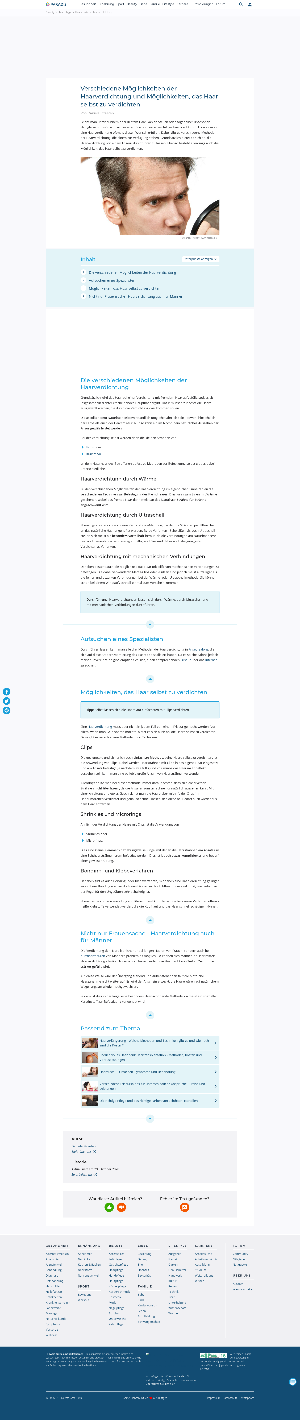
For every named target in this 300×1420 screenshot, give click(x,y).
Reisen (172, 1286)
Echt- (90, 447)
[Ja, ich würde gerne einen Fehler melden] (184, 1207)
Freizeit (173, 1259)
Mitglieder (239, 1259)
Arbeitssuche (203, 1254)
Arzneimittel (54, 1264)
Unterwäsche (117, 1319)
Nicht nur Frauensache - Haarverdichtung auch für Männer (135, 296)
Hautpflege (116, 1281)
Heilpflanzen (54, 1292)
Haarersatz (81, 12)
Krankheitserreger (58, 1303)
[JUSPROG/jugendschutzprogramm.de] (213, 1355)
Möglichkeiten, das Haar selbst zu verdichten (124, 288)
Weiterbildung (204, 1275)
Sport (120, 4)
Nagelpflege (116, 1308)
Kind (141, 1300)
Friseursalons (198, 649)
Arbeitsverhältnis (206, 1259)
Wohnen (174, 1313)
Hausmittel (53, 1286)
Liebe (143, 4)
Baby (141, 1295)
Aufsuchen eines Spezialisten (112, 280)
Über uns (242, 1275)
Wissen (199, 1281)
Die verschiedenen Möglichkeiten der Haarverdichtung (132, 272)
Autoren (238, 1284)
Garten (173, 1264)
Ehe (140, 1264)
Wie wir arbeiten (243, 1289)
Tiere (171, 1297)
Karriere (182, 4)
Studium (200, 1270)
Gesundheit (88, 4)
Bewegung (84, 1295)
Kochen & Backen (89, 1264)
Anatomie (52, 1259)
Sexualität (144, 1275)
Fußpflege (115, 1259)
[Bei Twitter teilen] (6, 701)
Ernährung (106, 4)
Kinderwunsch (147, 1305)
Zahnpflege (116, 1324)
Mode (112, 1303)
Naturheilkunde (56, 1319)
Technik (173, 1292)
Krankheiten (54, 1297)
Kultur (172, 1281)
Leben (142, 1311)
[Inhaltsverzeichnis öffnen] (293, 1382)
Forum (220, 4)
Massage (51, 1313)
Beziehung (144, 1254)
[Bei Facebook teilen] (6, 691)
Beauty (132, 4)
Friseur (186, 660)
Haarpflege (64, 12)
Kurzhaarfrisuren (93, 956)
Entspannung (54, 1281)
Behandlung (54, 1270)
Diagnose (52, 1275)
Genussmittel (177, 1270)
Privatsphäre (246, 1398)
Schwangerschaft (149, 1322)
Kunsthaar (93, 454)
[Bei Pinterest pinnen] (6, 710)
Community (240, 1254)
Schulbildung (146, 1316)
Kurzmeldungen (202, 4)
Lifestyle (168, 4)
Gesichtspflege (118, 1264)
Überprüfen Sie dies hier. (160, 1383)
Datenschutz (230, 1398)
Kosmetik (115, 1297)
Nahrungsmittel (88, 1275)
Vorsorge (52, 1329)
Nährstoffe (85, 1270)
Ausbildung (202, 1264)
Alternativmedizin (57, 1254)
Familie (155, 4)
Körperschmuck (119, 1292)
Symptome (53, 1324)
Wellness (51, 1335)
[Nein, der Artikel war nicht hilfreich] (121, 1207)
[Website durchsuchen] (241, 4)
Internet (211, 660)
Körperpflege (117, 1286)
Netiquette (240, 1264)
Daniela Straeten (84, 1146)
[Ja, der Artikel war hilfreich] (109, 1207)
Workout (83, 1300)
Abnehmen (85, 1254)
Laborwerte (53, 1308)
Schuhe (114, 1313)
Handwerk (175, 1275)
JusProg (204, 1369)
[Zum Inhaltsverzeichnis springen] (150, 624)
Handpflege (116, 1275)
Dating (142, 1259)
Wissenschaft (177, 1308)
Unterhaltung (177, 1303)
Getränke (84, 1259)
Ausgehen (174, 1254)
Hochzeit (143, 1270)
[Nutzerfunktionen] (249, 4)
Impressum (213, 1398)
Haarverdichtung (100, 727)
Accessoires (116, 1254)
